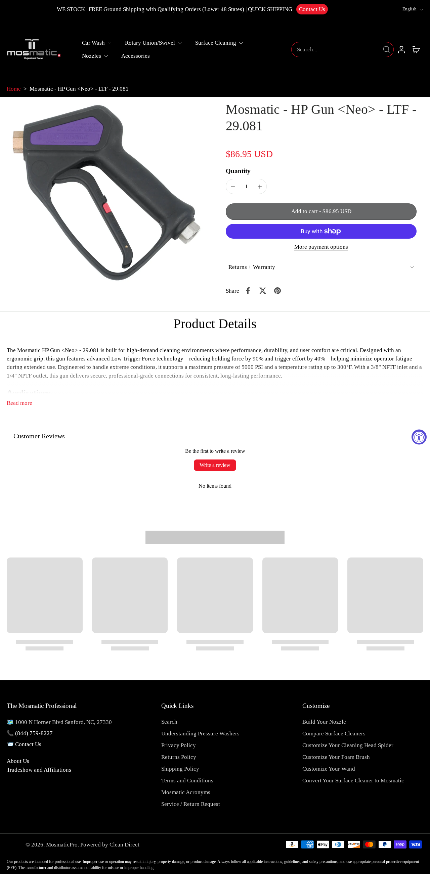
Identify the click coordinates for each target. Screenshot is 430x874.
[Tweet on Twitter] (262, 290)
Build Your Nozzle (324, 722)
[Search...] (386, 49)
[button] (321, 211)
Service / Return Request (190, 804)
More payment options (321, 247)
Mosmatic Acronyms (185, 792)
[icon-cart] (415, 49)
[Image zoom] (105, 192)
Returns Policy (178, 757)
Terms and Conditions (187, 780)
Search (169, 722)
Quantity (238, 171)
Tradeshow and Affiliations (39, 770)
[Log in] (401, 49)
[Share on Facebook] (248, 290)
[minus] (233, 186)
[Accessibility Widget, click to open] (419, 437)
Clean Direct (124, 844)
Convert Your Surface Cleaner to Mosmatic (353, 780)
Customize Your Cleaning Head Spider (347, 745)
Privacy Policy (178, 745)
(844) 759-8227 (34, 733)
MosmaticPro (62, 844)
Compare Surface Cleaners (334, 733)
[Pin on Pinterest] (277, 290)
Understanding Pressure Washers (200, 733)
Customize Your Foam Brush (336, 757)
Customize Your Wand (328, 769)
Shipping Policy (180, 769)
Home (14, 89)
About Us (18, 761)
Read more (19, 403)
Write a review (215, 465)
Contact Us (312, 9)
